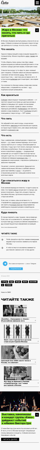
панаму (32, 56)
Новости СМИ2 (6, 292)
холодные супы (22, 158)
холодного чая (13, 130)
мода (18, 282)
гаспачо (18, 151)
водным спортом (16, 205)
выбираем (13, 79)
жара (25, 282)
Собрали (4, 100)
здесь (22, 75)
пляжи (8, 285)
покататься (16, 202)
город (4, 282)
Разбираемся (22, 109)
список (15, 190)
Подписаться (16, 268)
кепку (27, 56)
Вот (26, 62)
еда (11, 282)
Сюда (27, 166)
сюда (18, 170)
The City (5, 3)
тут (9, 142)
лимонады (14, 125)
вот (30, 87)
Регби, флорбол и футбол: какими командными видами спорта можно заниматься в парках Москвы (22, 242)
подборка (27, 111)
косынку (4, 58)
